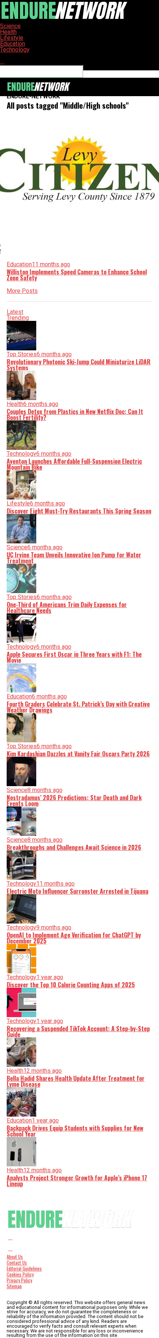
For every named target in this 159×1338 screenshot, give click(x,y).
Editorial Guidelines (24, 1268)
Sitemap (14, 1286)
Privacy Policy (19, 1280)
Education (12, 43)
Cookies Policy (20, 1274)
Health (8, 31)
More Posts (22, 290)
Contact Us (17, 1262)
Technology (15, 49)
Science (10, 25)
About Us (15, 1256)
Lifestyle (11, 37)
